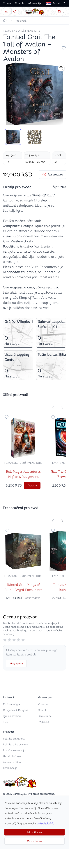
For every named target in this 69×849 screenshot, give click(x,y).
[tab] (13, 137)
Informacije (34, 3)
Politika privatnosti (14, 738)
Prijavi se (43, 721)
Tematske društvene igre (21, 30)
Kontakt (20, 3)
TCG (5, 721)
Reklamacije (10, 767)
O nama (7, 3)
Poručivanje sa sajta (14, 750)
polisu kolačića (45, 823)
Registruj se (45, 716)
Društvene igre (11, 704)
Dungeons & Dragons (15, 710)
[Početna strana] (5, 20)
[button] (61, 68)
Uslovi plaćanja (12, 756)
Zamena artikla (12, 762)
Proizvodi (20, 20)
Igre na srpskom (12, 716)
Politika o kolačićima (15, 744)
